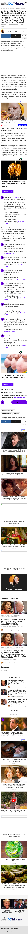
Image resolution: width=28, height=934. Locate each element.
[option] (7, 906)
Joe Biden (16, 413)
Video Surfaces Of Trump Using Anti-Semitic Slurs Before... (7, 911)
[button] (26, 2)
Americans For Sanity (20, 397)
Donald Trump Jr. (6, 413)
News (15, 647)
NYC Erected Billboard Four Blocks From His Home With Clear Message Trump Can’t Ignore (17, 692)
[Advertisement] (14, 63)
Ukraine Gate (4, 648)
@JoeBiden (15, 197)
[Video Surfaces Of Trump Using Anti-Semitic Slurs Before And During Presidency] (4, 683)
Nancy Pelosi (4, 616)
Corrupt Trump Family (8, 410)
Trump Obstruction (5, 617)
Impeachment (17, 615)
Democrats (5, 8)
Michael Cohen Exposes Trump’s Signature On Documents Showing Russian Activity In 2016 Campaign (12, 733)
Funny (12, 8)
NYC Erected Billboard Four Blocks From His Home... (20, 911)
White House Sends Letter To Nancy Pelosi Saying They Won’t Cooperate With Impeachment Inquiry (13, 622)
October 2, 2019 (9, 253)
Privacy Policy (5, 928)
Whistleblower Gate (12, 648)
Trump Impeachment (12, 616)
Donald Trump (10, 615)
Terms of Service (14, 928)
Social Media (20, 8)
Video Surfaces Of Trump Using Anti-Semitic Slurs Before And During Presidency (16, 683)
